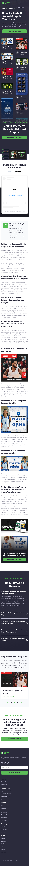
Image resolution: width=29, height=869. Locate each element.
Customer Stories (5, 815)
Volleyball (3, 852)
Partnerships (4, 829)
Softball (3, 849)
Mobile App (4, 784)
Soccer (2, 846)
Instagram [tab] (18, 171)
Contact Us (3, 832)
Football (3, 844)
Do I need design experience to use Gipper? (12, 614)
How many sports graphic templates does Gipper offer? (13, 622)
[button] (26, 3)
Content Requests (5, 782)
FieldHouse (4, 817)
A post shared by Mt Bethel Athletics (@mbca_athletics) (16, 211)
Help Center (4, 820)
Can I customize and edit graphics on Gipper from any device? (13, 631)
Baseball (3, 838)
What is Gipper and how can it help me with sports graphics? (13, 599)
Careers (3, 826)
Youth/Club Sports (5, 796)
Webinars (3, 808)
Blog (2, 805)
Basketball (3, 841)
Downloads (4, 812)
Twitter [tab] (9, 171)
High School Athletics (6, 791)
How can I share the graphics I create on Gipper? (14, 639)
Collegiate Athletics (6, 793)
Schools (3, 799)
